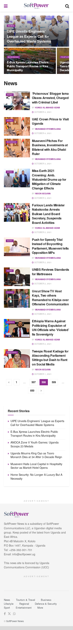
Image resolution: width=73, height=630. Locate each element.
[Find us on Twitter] (9, 614)
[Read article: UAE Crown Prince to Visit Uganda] (17, 126)
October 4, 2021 (43, 112)
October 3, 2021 (43, 163)
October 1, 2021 (43, 374)
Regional (24, 603)
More (40, 607)
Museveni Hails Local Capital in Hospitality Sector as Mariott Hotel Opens (36, 466)
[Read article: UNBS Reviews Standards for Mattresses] (17, 276)
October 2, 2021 (43, 232)
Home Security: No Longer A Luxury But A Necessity (36, 476)
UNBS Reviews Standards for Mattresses (50, 271)
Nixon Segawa (43, 193)
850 (32, 390)
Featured (12, 352)
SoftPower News (15, 621)
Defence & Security (46, 603)
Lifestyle (8, 603)
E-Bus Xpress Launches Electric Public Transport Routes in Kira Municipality (28, 66)
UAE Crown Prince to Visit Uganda (50, 121)
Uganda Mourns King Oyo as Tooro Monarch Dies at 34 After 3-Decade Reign (36, 455)
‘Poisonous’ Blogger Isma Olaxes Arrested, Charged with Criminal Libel (50, 97)
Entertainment (24, 607)
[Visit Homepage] (36, 6)
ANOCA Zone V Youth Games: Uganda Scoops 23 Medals (35, 444)
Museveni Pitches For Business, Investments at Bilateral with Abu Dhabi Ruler (50, 147)
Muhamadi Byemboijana (48, 129)
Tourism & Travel (25, 600)
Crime (10, 292)
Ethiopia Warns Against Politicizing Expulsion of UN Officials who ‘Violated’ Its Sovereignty (50, 327)
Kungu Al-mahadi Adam (47, 107)
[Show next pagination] (41, 390)
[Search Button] (67, 6)
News (11, 26)
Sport (7, 607)
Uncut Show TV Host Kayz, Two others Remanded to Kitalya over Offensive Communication (50, 297)
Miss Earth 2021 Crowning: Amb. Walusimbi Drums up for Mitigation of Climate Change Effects (49, 179)
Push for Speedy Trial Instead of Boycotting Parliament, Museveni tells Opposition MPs (50, 246)
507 (34, 382)
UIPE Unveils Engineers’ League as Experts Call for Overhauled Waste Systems (29, 36)
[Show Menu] (6, 6)
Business (13, 57)
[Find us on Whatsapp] (14, 614)
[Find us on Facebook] (5, 614)
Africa (10, 322)
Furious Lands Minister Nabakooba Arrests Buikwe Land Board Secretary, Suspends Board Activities (48, 214)
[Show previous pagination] (9, 382)
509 (54, 382)
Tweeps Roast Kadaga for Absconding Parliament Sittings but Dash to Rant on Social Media (50, 357)
